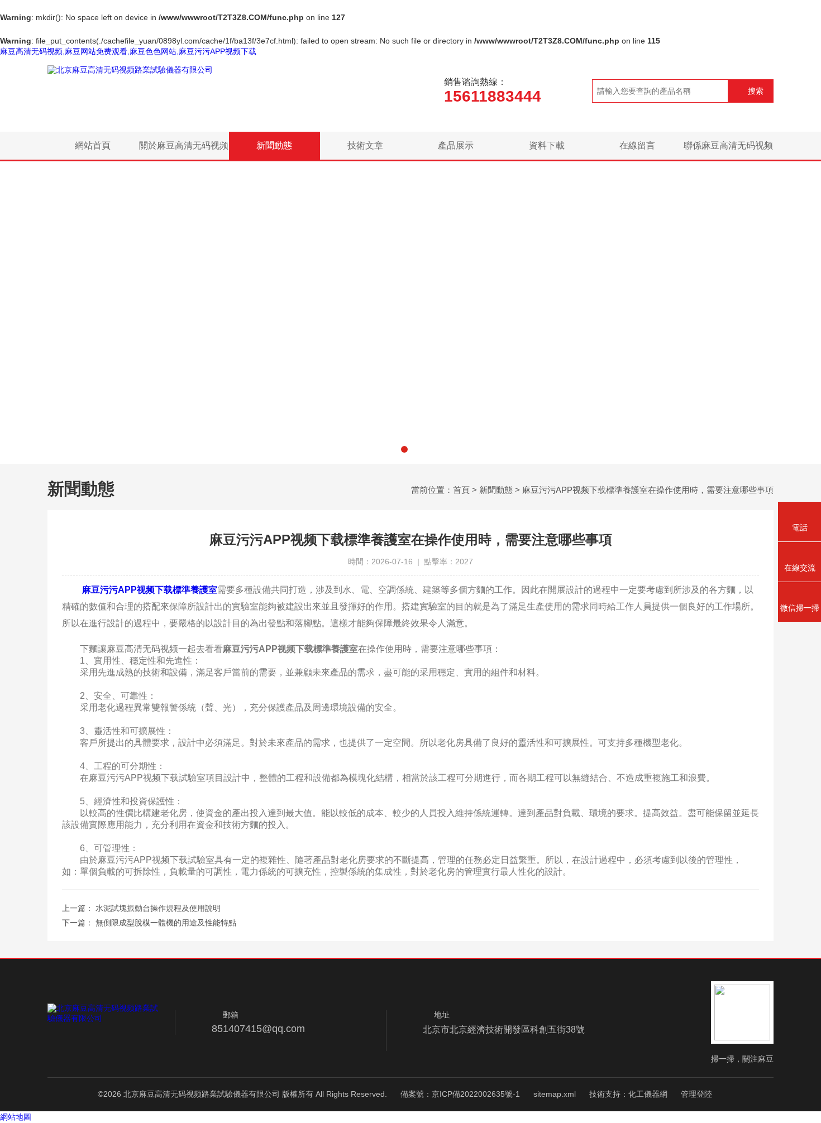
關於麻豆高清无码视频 (183, 145)
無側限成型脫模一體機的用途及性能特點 (166, 922)
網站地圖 (15, 1116)
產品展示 (456, 145)
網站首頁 (93, 145)
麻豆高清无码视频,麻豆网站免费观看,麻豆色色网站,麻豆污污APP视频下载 (128, 51)
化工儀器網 (647, 1094)
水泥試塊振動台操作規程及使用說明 (158, 908)
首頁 (461, 490)
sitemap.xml (554, 1094)
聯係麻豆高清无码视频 (728, 145)
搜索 (755, 91)
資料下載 (547, 145)
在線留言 (637, 145)
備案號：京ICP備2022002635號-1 (460, 1094)
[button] (404, 449)
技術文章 (365, 145)
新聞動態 (274, 145)
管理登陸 (696, 1094)
